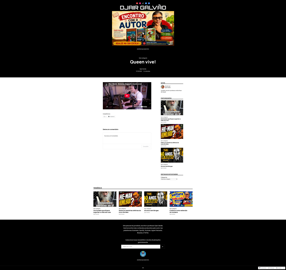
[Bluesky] (146, 3)
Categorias (164, 177)
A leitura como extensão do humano (178, 211)
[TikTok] (143, 3)
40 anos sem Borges (167, 166)
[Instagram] (140, 3)
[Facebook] (149, 3)
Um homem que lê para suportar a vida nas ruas (171, 119)
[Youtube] (137, 3)
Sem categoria (143, 58)
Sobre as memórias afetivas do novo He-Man (170, 143)
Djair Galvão (143, 69)
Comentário (145, 146)
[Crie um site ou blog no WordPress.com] (143, 268)
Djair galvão (143, 7)
